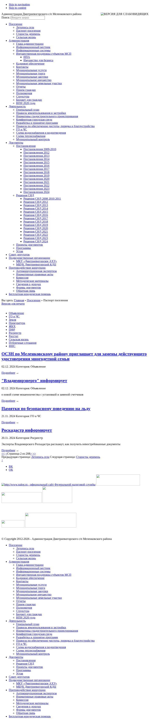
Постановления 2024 (36, 192)
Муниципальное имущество (33, 80)
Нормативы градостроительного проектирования (47, 116)
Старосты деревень (28, 33)
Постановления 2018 (36, 172)
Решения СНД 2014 (35, 208)
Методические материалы (32, 280)
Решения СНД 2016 (35, 215)
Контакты (22, 66)
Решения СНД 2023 (35, 238)
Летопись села (25, 27)
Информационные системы (33, 50)
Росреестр (15, 332)
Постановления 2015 (36, 162)
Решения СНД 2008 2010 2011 (42, 198)
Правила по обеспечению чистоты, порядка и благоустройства (55, 126)
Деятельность (17, 106)
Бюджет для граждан (29, 99)
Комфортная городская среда (34, 119)
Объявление (16, 313)
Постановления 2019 (36, 175)
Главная (19, 300)
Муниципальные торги (30, 73)
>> (34, 453)
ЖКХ (12, 326)
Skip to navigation (19, 4)
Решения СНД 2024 (35, 241)
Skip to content (17, 7)
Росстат (13, 336)
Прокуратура (17, 323)
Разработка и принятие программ (37, 122)
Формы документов (28, 287)
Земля (12, 319)
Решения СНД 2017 (35, 218)
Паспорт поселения (28, 30)
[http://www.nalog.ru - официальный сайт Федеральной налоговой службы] (48, 484)
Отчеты (21, 86)
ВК (11, 466)
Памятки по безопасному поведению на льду (45, 408)
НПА (26, 57)
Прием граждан (26, 89)
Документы (16, 142)
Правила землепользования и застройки (41, 113)
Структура (22, 96)
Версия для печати (13, 303)
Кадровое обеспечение (30, 63)
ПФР (12, 329)
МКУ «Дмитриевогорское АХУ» (36, 261)
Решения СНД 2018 (35, 221)
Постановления (25, 145)
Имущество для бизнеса (38, 60)
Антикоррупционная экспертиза (36, 271)
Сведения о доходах (28, 284)
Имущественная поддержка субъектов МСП (43, 53)
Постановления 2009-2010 (39, 149)
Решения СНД (25, 195)
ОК (11, 469)
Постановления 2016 (36, 165)
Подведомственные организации (29, 257)
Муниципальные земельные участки (39, 83)
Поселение (15, 24)
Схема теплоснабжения (30, 136)
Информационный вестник (33, 47)
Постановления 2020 (36, 178)
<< (3, 453)
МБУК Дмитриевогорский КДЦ (36, 264)
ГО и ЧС (21, 129)
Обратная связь (25, 290)
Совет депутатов (19, 254)
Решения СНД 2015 (35, 211)
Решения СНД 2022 (35, 234)
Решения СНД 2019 (35, 224)
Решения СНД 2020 (35, 228)
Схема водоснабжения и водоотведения (41, 132)
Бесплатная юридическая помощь (30, 294)
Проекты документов (29, 244)
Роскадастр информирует (26, 430)
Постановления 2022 (36, 185)
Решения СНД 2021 (35, 231)
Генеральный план (27, 109)
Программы (23, 248)
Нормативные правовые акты (34, 274)
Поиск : (6, 17)
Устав (19, 251)
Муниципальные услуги (31, 70)
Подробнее (8, 372)
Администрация (19, 40)
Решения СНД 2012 (35, 201)
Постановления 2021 (36, 182)
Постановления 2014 (36, 159)
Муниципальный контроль (33, 139)
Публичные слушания (22, 342)
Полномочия (24, 93)
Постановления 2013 (36, 155)
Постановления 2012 (36, 152)
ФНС (12, 346)
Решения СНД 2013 (35, 205)
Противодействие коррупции (27, 267)
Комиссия (22, 277)
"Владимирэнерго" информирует (34, 380)
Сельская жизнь (26, 37)
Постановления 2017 (36, 169)
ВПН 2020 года (25, 103)
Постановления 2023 (36, 188)
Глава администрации (30, 43)
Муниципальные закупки (32, 76)
